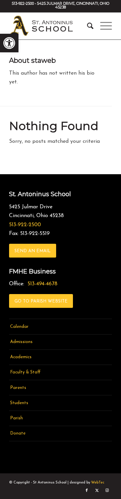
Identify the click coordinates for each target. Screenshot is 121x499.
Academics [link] (21, 357)
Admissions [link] (21, 342)
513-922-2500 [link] (25, 225)
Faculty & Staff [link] (25, 372)
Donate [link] (18, 433)
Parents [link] (18, 388)
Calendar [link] (19, 326)
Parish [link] (16, 418)
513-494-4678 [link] (42, 284)
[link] (9, 43)
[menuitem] (86, 26)
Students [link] (19, 403)
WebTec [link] (97, 482)
